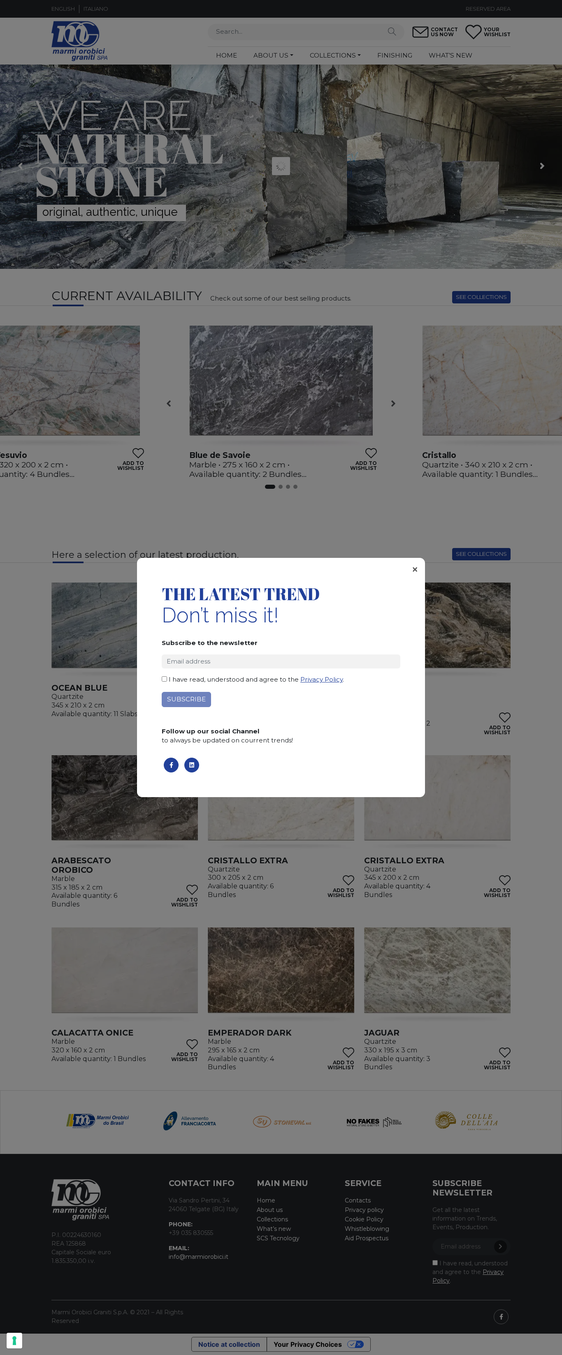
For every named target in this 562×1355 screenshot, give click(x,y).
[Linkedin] (191, 765)
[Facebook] (171, 765)
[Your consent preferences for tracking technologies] (14, 1340)
